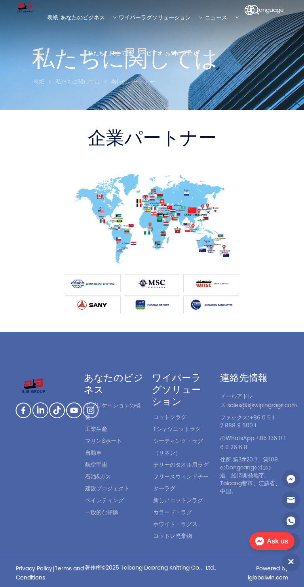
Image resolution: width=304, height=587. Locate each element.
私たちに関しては (77, 81)
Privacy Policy (34, 568)
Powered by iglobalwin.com (268, 573)
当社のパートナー (133, 81)
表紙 (38, 81)
